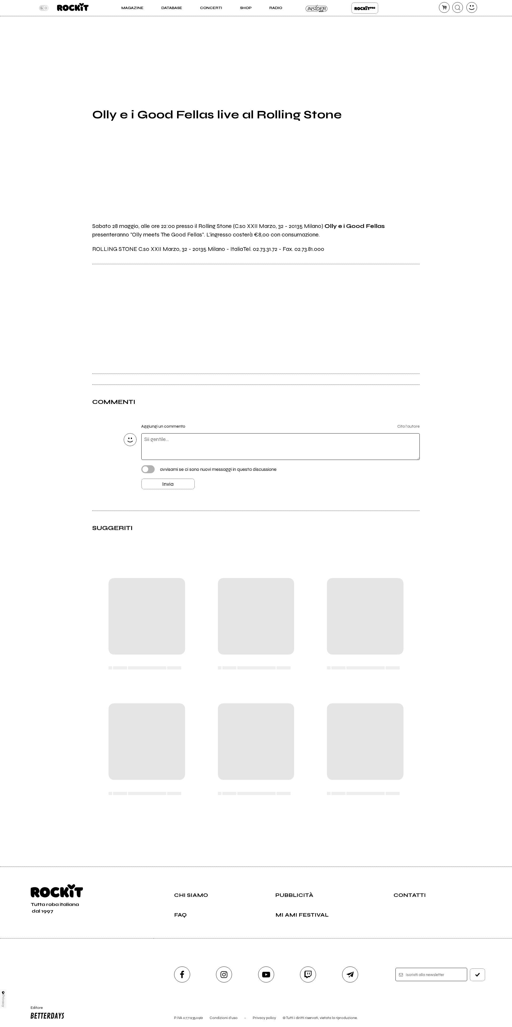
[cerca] (457, 7)
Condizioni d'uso (224, 1018)
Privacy (3, 1000)
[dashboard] (471, 7)
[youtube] (266, 974)
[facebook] (182, 974)
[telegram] (350, 974)
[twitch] (308, 974)
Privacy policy (264, 1018)
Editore (34, 1010)
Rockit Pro (364, 8)
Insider (316, 8)
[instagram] (224, 974)
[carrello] (444, 7)
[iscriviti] (477, 974)
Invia (168, 484)
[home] (72, 8)
